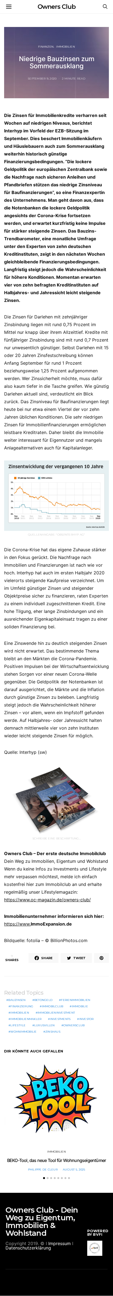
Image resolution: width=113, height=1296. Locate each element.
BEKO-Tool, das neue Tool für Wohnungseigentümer (56, 1160)
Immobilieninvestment (56, 1012)
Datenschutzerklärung (28, 1248)
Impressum (59, 1243)
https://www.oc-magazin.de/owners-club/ (47, 899)
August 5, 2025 (74, 1169)
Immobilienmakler (25, 1019)
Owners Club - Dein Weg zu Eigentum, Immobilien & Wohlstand (41, 1221)
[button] (44, 1178)
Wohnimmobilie (23, 1031)
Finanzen (45, 46)
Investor (86, 1019)
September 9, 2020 (42, 78)
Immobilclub (52, 1006)
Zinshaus (52, 1031)
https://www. (17, 924)
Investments (60, 1019)
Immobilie (80, 1006)
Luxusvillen (44, 1025)
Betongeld (43, 1000)
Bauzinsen (17, 1000)
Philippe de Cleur (43, 1169)
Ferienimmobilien (75, 1000)
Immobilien (65, 46)
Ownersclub (74, 1025)
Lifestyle (18, 1025)
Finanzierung (21, 1006)
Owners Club (57, 6)
